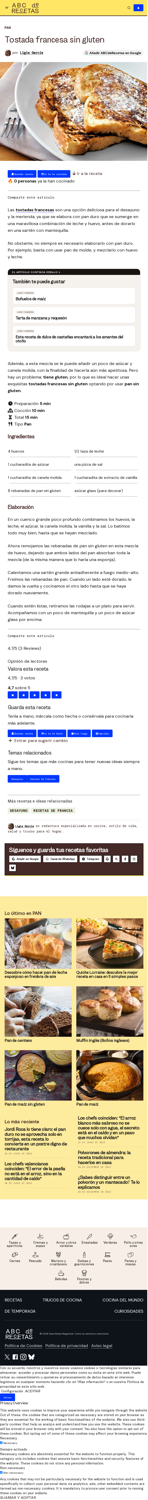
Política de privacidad (66, 1345)
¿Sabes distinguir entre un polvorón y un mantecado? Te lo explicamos (107, 1182)
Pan (8, 28)
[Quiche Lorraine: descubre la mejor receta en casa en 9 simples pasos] (108, 943)
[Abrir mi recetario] (135, 7)
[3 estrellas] (33, 694)
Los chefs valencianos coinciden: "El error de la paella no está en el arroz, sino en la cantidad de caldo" (33, 1171)
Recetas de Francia (51, 810)
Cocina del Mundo (120, 1300)
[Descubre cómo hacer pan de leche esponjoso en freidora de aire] (36, 943)
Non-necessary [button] (12, 1472)
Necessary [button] (8, 1443)
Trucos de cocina (61, 1300)
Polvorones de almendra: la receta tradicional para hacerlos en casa (103, 1157)
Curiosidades (126, 1311)
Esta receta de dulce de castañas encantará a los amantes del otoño (68, 339)
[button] (7, 7)
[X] (116, 859)
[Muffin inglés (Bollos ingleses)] (108, 1011)
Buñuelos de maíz (29, 299)
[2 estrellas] (22, 694)
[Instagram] (12, 868)
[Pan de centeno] (36, 1011)
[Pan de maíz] (108, 1075)
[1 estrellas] (11, 694)
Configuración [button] (12, 1391)
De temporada (20, 1311)
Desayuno (17, 810)
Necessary (10, 1447)
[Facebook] (125, 859)
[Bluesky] (21, 868)
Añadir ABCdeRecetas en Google (112, 53)
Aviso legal (101, 1345)
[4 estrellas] (44, 694)
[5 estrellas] (55, 694)
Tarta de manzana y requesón (39, 318)
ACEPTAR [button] (32, 1391)
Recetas (13, 1300)
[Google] (107, 859)
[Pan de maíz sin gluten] (36, 1075)
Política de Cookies (23, 1345)
